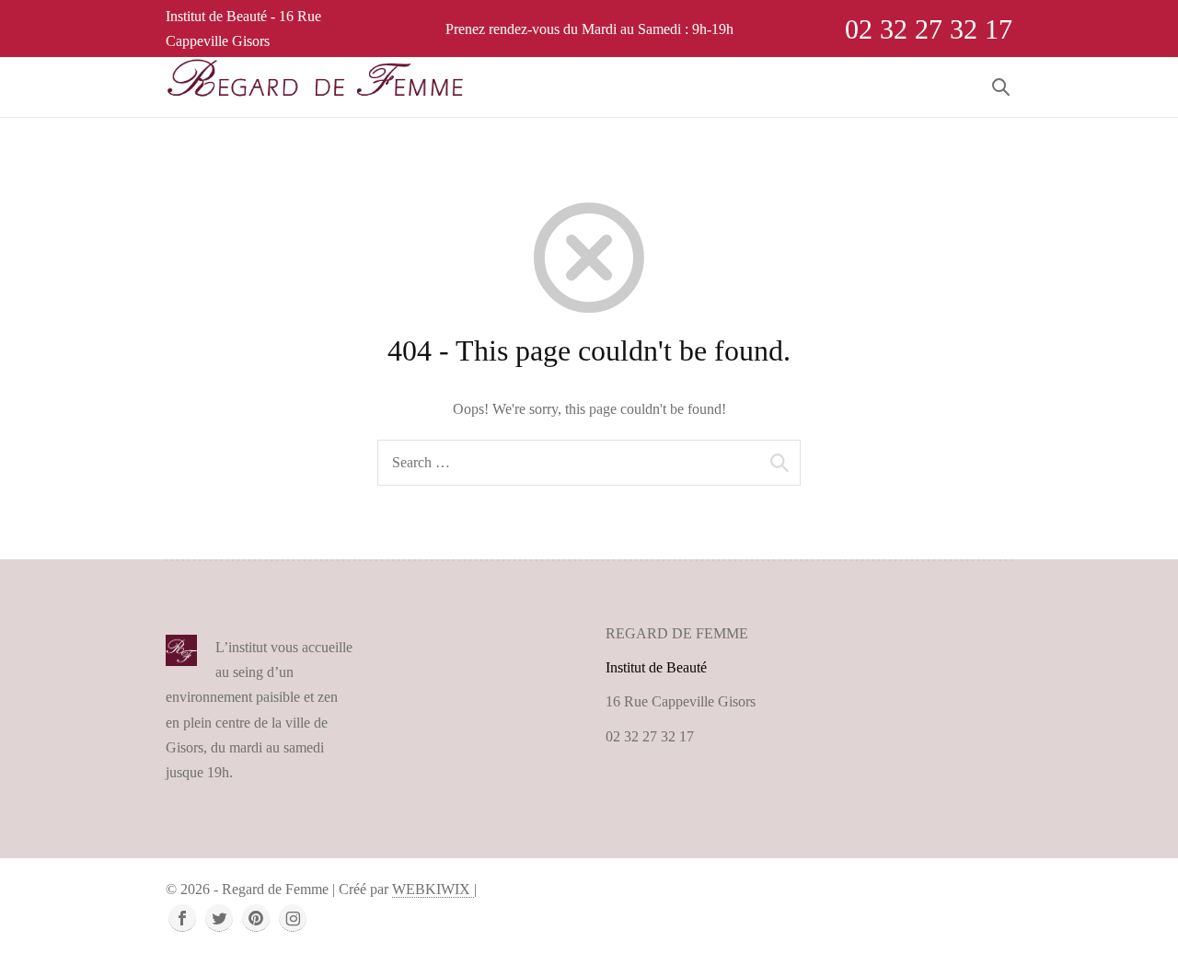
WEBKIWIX (433, 889)
